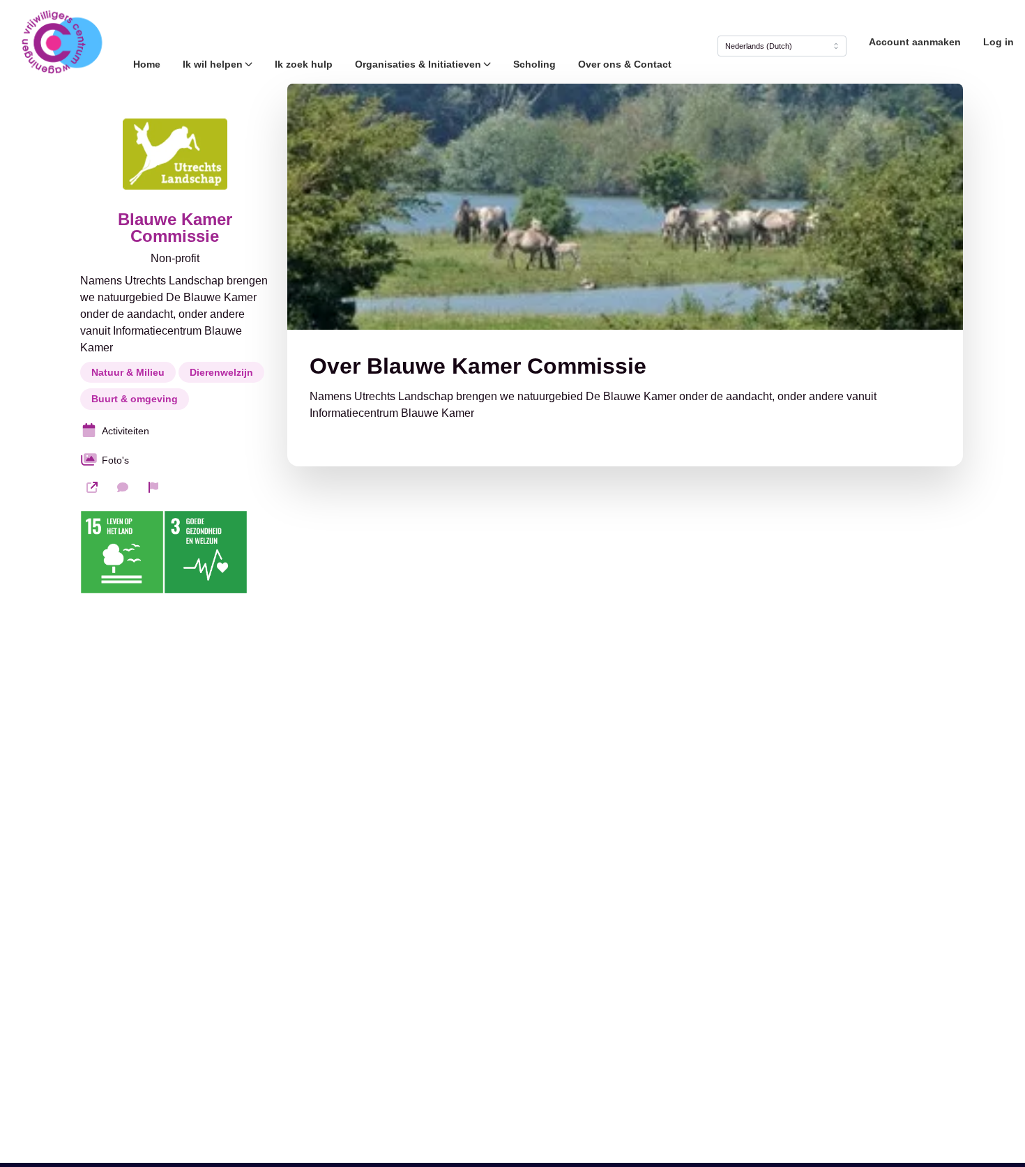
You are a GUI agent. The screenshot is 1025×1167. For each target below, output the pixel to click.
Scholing (534, 64)
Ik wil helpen (213, 64)
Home (146, 64)
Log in (998, 41)
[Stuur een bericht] (123, 487)
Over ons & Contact (624, 64)
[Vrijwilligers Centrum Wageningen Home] (61, 42)
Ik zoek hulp (304, 64)
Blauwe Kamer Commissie (175, 228)
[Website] (92, 487)
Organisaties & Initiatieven (418, 64)
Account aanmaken (915, 41)
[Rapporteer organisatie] (153, 487)
